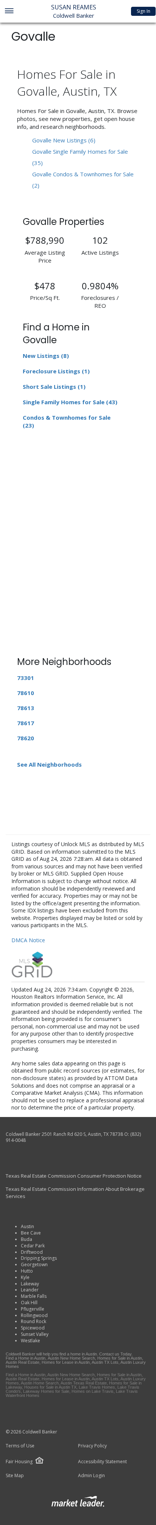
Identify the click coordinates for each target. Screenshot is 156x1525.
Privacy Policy (92, 1446)
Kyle (25, 1277)
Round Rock (33, 1321)
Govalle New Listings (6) (63, 140)
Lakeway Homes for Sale (46, 1391)
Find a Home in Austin (25, 1358)
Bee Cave (31, 1233)
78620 (25, 738)
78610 (25, 693)
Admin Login (91, 1476)
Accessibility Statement (102, 1462)
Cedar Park (33, 1245)
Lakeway (30, 1284)
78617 (25, 723)
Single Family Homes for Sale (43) (70, 402)
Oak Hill (29, 1302)
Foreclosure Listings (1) (56, 371)
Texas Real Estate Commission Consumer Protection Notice (74, 1175)
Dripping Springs (39, 1258)
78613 (25, 708)
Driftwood (32, 1252)
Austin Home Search (40, 1383)
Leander (30, 1290)
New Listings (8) (46, 355)
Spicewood (33, 1328)
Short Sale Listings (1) (54, 386)
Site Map (15, 1476)
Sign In (143, 11)
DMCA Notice (28, 940)
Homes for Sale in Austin (119, 1358)
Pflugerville (32, 1309)
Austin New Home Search (71, 1358)
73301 (25, 678)
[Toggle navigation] (9, 11)
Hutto (27, 1271)
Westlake (30, 1340)
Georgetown (34, 1264)
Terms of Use (20, 1446)
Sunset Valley (34, 1334)
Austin (27, 1226)
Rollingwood (34, 1315)
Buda (26, 1239)
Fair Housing (19, 1461)
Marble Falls (34, 1296)
